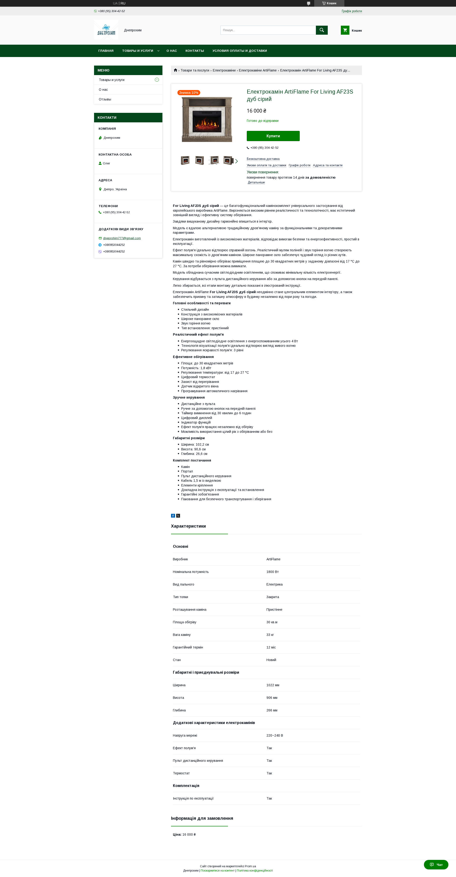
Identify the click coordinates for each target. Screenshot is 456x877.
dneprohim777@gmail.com (122, 238)
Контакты (194, 50)
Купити (273, 136)
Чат (440, 865)
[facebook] (173, 516)
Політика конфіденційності (255, 870)
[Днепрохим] (106, 38)
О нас (171, 50)
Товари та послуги (194, 70)
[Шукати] (322, 30)
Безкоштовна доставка (263, 159)
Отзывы (105, 99)
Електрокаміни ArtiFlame (258, 70)
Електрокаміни (224, 70)
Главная (106, 50)
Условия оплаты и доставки (240, 50)
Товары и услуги (137, 50)
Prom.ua (250, 866)
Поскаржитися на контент (218, 870)
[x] (178, 516)
